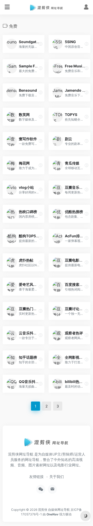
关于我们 (56, 476)
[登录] (86, 8)
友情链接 (36, 476)
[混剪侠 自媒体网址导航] (46, 7)
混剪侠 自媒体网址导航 (54, 510)
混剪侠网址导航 (20, 454)
